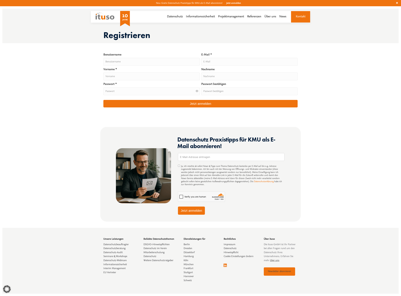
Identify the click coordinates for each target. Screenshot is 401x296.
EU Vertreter (109, 272)
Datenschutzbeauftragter (116, 244)
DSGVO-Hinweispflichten (156, 244)
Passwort (110, 84)
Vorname (110, 69)
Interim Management (114, 268)
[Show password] (197, 91)
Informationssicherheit (115, 264)
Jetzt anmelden (233, 3)
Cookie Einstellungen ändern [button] (238, 256)
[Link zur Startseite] (105, 18)
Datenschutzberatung (114, 248)
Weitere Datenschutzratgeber (158, 260)
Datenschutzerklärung (264, 181)
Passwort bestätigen (213, 84)
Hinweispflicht (231, 252)
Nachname (208, 69)
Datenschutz (230, 248)
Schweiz (188, 280)
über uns (274, 260)
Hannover (189, 276)
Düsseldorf (189, 252)
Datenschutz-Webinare (115, 260)
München (189, 264)
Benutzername (112, 54)
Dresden (188, 248)
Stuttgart (188, 272)
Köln (186, 260)
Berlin (187, 244)
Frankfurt (188, 268)
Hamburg (189, 256)
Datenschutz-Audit (113, 252)
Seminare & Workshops (115, 256)
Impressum (229, 244)
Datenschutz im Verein (155, 248)
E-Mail (206, 54)
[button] (397, 3)
